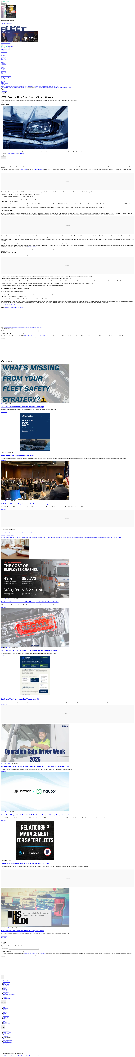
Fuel (2, 53)
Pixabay (22, 153)
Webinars (35, 86)
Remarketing (3, 71)
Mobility (2, 66)
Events (20, 87)
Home (2, 93)
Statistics (15, 86)
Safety (2, 73)
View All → (3, 937)
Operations (3, 68)
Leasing (2, 60)
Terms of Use (10, 1055)
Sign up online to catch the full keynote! (9, 304)
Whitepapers (30, 86)
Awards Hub (43, 86)
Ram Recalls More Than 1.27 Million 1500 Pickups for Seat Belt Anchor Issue (29, 650)
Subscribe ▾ (3, 4)
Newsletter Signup (39, 87)
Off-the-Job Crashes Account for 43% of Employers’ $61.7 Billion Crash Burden (29, 602)
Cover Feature (6, 1)
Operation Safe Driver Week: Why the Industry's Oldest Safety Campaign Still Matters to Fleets (35, 766)
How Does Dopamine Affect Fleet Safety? (13, 307)
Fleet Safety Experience (12, 327)
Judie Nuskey (8, 763)
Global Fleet (3, 55)
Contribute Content (60, 87)
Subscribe (3, 23)
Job (47, 86)
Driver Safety (29, 327)
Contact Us (24, 87)
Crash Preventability (21, 327)
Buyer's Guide (55, 86)
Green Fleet (3, 58)
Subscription (3, 87)
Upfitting (3, 81)
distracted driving (32, 246)
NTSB (5, 327)
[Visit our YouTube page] (5, 943)
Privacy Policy (4, 1055)
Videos (14, 1)
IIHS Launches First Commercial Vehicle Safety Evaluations (22, 931)
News (5, 86)
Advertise (54, 87)
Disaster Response (5, 47)
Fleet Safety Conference (38, 169)
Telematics (3, 78)
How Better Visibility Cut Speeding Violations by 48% (20, 699)
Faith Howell (8, 647)
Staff (6, 500)
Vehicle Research (4, 83)
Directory (50, 86)
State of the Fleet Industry (6, 76)
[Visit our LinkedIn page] (2, 943)
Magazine (9, 86)
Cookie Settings (31, 87)
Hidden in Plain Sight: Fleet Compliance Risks (17, 455)
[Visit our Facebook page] (1, 943)
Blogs (12, 86)
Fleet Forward (4, 50)
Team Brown (16, 87)
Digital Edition (9, 23)
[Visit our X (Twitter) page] (4, 943)
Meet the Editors (9, 87)
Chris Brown (8, 598)
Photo (22, 86)
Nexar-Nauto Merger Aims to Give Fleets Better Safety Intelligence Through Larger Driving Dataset (37, 815)
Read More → (4, 412)
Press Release (68, 87)
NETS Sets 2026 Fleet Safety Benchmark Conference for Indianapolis (26, 504)
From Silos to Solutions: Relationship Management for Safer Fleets (25, 863)
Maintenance (3, 63)
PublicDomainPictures (13, 153)
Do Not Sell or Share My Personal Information (29, 1055)
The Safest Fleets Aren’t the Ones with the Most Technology (22, 407)
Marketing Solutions (47, 87)
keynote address (23, 169)
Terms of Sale (16, 1055)
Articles (11, 1)
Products (19, 86)
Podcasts (39, 86)
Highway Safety (36, 327)
